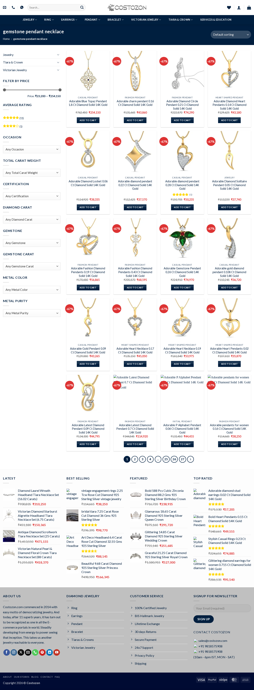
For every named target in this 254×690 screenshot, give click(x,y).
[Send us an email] (28, 652)
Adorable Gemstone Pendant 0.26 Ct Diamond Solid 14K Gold (182, 272)
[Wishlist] (229, 7)
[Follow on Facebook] (6, 652)
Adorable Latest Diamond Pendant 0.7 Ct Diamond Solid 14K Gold (135, 428)
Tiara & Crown (179, 19)
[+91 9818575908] (14, 7)
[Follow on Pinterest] (42, 652)
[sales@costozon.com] (5, 7)
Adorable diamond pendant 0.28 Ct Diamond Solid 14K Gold (182, 185)
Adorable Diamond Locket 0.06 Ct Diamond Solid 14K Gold (88, 183)
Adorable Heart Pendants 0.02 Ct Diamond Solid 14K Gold (229, 350)
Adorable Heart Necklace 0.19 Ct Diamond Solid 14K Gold (182, 350)
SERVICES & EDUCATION (215, 19)
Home (6, 38)
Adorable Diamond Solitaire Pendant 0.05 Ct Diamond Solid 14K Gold (229, 185)
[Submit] (82, 7)
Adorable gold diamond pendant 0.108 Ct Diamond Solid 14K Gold (229, 272)
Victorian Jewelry (144, 19)
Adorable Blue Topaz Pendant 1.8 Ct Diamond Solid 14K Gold (88, 103)
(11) (13, 119)
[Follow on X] (21, 652)
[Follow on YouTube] (56, 652)
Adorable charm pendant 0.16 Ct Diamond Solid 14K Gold (135, 103)
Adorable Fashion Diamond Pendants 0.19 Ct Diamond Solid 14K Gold (88, 272)
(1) (12, 127)
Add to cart (88, 120)
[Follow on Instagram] (14, 652)
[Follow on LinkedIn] (49, 652)
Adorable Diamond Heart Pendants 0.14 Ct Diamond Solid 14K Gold (229, 105)
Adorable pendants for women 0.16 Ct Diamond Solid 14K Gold (229, 428)
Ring (47, 19)
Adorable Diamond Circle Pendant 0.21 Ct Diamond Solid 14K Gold (182, 105)
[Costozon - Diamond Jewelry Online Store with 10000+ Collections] (127, 7)
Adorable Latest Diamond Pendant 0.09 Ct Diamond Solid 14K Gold (88, 428)
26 (174, 459)
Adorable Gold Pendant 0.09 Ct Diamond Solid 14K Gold (88, 350)
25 (166, 459)
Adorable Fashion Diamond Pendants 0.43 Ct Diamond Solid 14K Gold (135, 272)
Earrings (68, 19)
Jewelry (28, 19)
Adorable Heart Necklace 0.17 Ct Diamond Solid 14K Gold (135, 350)
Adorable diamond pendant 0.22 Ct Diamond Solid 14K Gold (135, 185)
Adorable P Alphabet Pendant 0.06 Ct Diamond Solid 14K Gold (182, 428)
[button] (239, 7)
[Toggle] (58, 54)
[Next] (190, 459)
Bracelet (114, 19)
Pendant (91, 19)
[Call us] (35, 652)
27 (182, 459)
